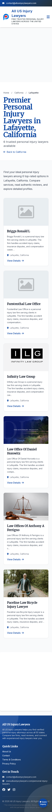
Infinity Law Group (21, 376)
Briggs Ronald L (18, 231)
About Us (6, 751)
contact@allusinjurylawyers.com (20, 3)
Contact (6, 755)
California (18, 92)
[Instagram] (14, 790)
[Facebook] (3, 790)
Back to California (16, 151)
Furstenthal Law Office (23, 304)
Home (6, 92)
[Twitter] (9, 790)
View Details (14, 260)
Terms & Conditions (11, 759)
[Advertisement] (26, 55)
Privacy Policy (9, 763)
